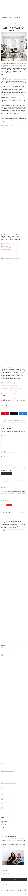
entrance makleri (10, 405)
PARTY (2, 827)
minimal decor (18, 420)
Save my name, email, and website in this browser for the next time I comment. (13, 469)
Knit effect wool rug (6, 249)
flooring (10, 419)
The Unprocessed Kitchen (11, 490)
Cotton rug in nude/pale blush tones (9, 383)
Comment (4, 435)
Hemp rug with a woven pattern (9, 244)
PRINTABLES (4, 829)
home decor (15, 419)
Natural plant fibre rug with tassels (9, 250)
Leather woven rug (6, 246)
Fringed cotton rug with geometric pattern (11, 386)
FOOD (2, 822)
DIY (2, 819)
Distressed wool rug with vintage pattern (11, 390)
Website (3, 462)
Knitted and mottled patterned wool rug (10, 247)
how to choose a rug (18, 63)
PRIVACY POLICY (5, 884)
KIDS (2, 826)
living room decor (10, 420)
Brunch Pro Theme (15, 890)
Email (3, 456)
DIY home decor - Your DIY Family (14, 9)
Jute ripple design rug (6, 382)
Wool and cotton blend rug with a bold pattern (12, 388)
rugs (23, 420)
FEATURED (4, 821)
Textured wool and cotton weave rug (9, 243)
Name (3, 451)
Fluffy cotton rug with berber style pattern (11, 385)
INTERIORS (17, 417)
